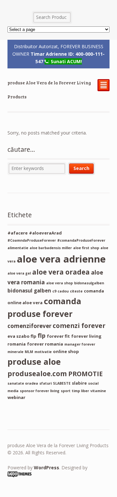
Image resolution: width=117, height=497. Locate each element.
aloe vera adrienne (61, 258)
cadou (63, 291)
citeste (76, 291)
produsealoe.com (37, 373)
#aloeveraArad (45, 233)
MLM (29, 351)
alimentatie (17, 248)
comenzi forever (79, 325)
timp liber (80, 391)
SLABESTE (62, 383)
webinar (16, 397)
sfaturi (45, 383)
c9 (54, 291)
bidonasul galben (29, 290)
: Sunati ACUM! (65, 61)
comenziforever (29, 326)
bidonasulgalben (89, 283)
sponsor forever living (39, 391)
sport (66, 391)
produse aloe (34, 361)
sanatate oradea (22, 383)
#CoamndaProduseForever (31, 240)
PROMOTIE (85, 373)
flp (42, 335)
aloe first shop (86, 248)
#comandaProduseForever (81, 240)
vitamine (98, 391)
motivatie (43, 351)
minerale (15, 351)
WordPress (46, 467)
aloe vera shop (59, 283)
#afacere (17, 233)
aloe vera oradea (61, 272)
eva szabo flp (21, 336)
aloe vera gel (19, 273)
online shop (66, 351)
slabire (79, 383)
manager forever (79, 344)
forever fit (58, 336)
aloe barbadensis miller (51, 248)
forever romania (45, 344)
